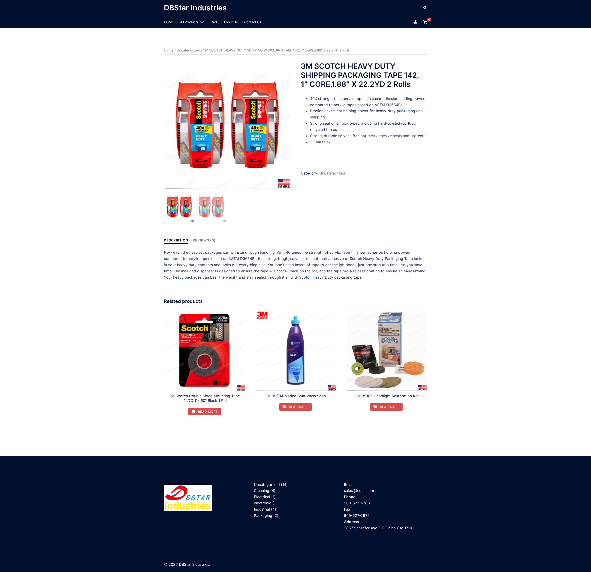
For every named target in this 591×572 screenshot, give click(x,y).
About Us (230, 22)
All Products (189, 22)
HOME (169, 22)
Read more (207, 411)
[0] (425, 22)
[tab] (176, 240)
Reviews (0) (204, 240)
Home (169, 50)
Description (176, 240)
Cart (214, 22)
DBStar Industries (195, 7)
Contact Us (252, 22)
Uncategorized (188, 50)
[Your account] (416, 22)
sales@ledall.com (359, 490)
